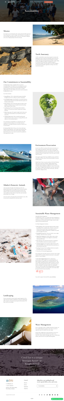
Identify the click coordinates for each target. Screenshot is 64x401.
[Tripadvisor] (44, 395)
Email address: (47, 386)
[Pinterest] (55, 395)
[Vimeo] (57, 395)
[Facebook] (39, 395)
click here (54, 277)
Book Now (48, 2)
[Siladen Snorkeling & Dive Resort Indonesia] (11, 2)
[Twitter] (47, 395)
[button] (18, 2)
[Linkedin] (52, 395)
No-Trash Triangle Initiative (42, 258)
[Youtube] (50, 395)
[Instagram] (42, 395)
